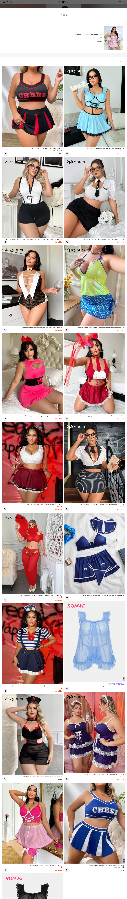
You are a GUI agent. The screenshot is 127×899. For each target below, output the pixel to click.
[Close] (5, 15)
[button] (67, 154)
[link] (94, 148)
